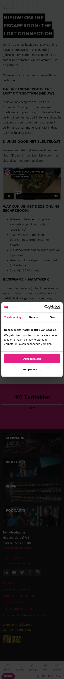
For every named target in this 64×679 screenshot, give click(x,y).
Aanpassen (30, 369)
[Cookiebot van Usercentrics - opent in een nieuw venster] (45, 307)
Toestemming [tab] (12, 317)
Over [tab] (53, 317)
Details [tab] (33, 317)
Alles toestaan (32, 358)
